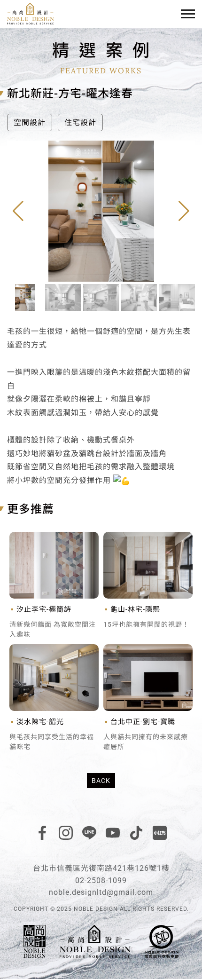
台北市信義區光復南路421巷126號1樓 (101, 868)
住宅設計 (80, 122)
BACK (101, 780)
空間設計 (30, 122)
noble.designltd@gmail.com (101, 892)
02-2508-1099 (101, 880)
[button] (184, 211)
